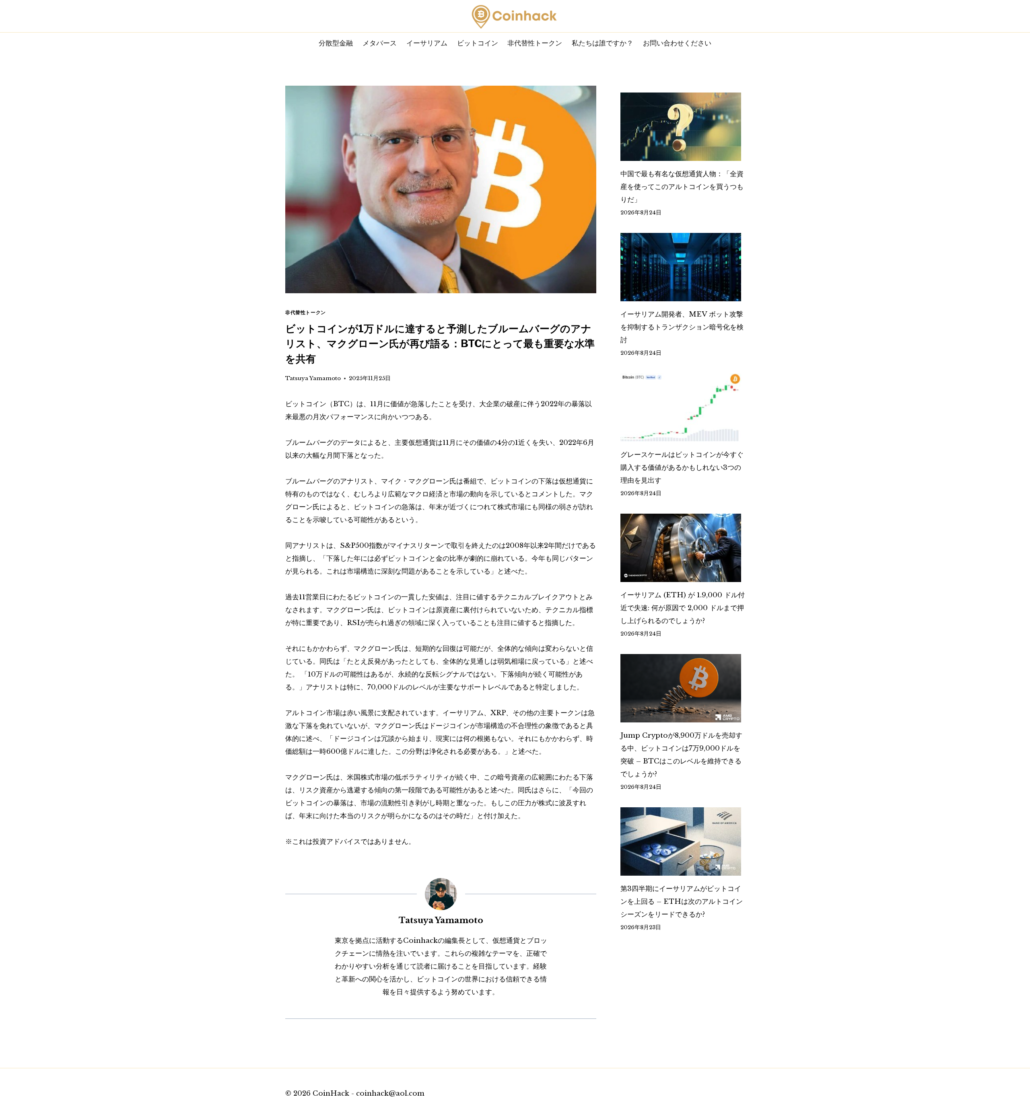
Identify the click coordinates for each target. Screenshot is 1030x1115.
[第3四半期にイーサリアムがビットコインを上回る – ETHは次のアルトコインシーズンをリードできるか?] (682, 841)
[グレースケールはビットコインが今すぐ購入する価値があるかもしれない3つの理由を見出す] (682, 407)
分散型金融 (336, 43)
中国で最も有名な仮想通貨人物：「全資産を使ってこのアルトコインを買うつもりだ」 (682, 187)
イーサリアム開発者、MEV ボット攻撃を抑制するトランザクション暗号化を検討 (682, 327)
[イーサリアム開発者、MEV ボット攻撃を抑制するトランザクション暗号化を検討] (682, 267)
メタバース (380, 43)
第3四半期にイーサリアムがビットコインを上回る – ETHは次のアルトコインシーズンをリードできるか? (681, 902)
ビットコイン (477, 43)
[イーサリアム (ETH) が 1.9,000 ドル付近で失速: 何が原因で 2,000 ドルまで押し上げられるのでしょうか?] (682, 548)
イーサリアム (426, 43)
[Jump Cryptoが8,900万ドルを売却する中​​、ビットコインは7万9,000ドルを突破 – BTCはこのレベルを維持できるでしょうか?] (682, 688)
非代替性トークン (534, 43)
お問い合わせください (677, 43)
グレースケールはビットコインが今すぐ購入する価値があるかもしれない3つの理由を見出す (682, 468)
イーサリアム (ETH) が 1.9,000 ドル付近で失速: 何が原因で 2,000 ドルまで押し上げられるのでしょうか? (682, 608)
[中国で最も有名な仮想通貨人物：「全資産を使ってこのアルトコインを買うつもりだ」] (682, 127)
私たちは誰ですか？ (602, 43)
